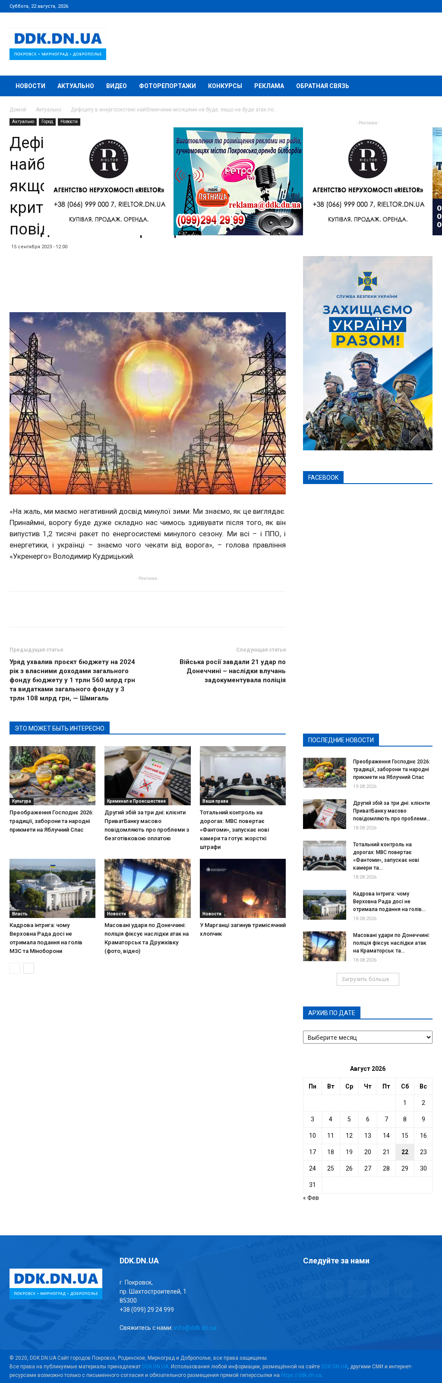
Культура (21, 801)
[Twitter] (397, 6)
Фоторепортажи (167, 85)
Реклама (269, 85)
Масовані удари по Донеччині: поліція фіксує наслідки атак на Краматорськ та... (391, 943)
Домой (17, 110)
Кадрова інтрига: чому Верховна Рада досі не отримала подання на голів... (389, 901)
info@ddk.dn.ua (195, 1327)
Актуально (75, 85)
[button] (422, 86)
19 (349, 1152)
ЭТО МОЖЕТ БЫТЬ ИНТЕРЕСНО (59, 728)
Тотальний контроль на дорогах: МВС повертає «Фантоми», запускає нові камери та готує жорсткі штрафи (234, 829)
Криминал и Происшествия (136, 801)
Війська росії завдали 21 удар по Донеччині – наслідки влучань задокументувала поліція (233, 671)
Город (47, 121)
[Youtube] (426, 6)
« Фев (311, 1197)
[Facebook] (369, 6)
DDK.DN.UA (155, 1367)
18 (330, 1152)
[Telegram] (383, 6)
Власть (20, 913)
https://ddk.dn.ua (301, 1375)
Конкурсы (225, 85)
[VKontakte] (411, 6)
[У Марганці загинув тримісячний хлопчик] (243, 888)
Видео (116, 85)
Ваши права (215, 801)
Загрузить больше (365, 979)
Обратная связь (322, 85)
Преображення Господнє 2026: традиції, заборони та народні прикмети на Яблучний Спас (51, 821)
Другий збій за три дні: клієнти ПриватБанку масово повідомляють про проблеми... (391, 811)
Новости (30, 85)
